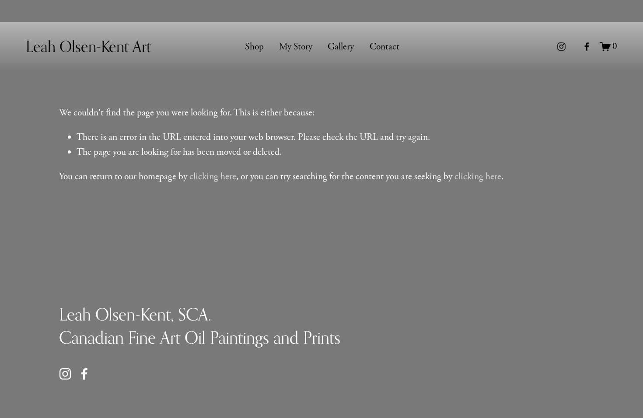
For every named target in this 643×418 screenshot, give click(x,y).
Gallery (341, 47)
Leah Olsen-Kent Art (88, 46)
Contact (384, 47)
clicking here (212, 177)
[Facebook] (587, 47)
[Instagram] (561, 47)
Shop (254, 47)
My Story (295, 47)
